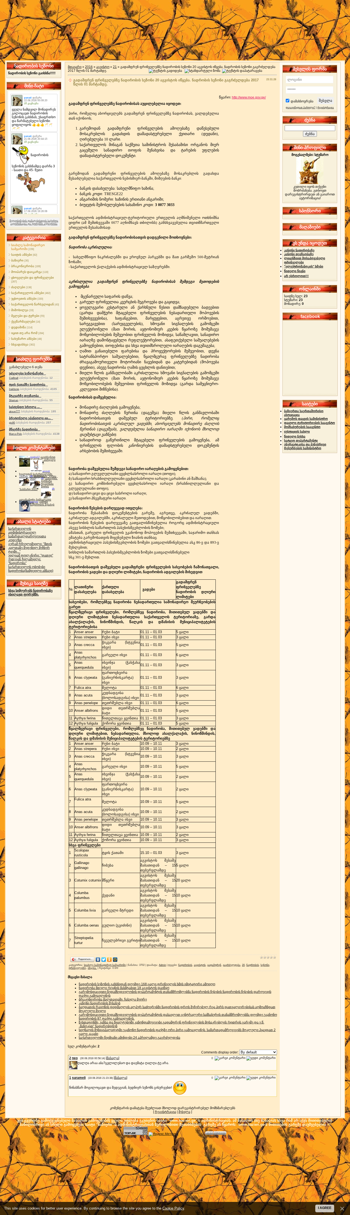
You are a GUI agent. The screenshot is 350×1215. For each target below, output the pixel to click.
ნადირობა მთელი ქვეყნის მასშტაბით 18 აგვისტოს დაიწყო (124, 988)
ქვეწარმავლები (23, 321)
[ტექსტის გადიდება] (165, 71)
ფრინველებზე (77, 968)
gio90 (12, 422)
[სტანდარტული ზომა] (202, 71)
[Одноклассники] (109, 959)
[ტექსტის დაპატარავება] (242, 71)
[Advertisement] (175, 1174)
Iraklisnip (14, 389)
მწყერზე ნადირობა (24, 429)
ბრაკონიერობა (22, 266)
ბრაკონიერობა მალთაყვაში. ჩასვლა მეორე (113, 999)
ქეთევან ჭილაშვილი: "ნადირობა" (24, 561)
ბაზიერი (17, 260)
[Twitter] (104, 959)
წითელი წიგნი (294, 271)
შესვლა (184, 1112)
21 (115, 67)
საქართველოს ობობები (26, 567)
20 (243, 965)
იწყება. (92, 968)
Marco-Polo (15, 434)
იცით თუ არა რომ (24, 333)
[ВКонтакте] (98, 959)
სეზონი (265, 965)
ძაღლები (18, 287)
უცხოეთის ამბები (24, 298)
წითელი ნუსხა (294, 436)
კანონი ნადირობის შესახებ (42, 503)
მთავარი (74, 67)
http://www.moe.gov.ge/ (249, 97)
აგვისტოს (200, 965)
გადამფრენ (214, 965)
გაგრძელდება (231, 965)
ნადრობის (252, 965)
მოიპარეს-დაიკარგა (26, 271)
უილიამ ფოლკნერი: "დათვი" (30, 555)
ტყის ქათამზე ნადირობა (28, 384)
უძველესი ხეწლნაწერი (27, 373)
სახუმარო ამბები (24, 338)
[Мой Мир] (115, 959)
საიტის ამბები (21, 254)
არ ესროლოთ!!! (296, 276)
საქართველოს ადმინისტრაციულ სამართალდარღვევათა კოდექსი (27, 534)
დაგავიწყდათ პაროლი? (300, 107)
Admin (162, 965)
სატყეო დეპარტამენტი (301, 440)
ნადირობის (185, 965)
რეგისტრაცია (165, 1112)
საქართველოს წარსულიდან (32, 304)
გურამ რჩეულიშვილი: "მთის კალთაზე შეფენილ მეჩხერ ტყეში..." (30, 547)
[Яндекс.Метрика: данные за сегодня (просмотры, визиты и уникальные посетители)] (163, 1134)
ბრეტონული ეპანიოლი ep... (31, 418)
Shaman (13, 400)
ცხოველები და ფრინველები (32, 277)
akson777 (14, 411)
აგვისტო (102, 67)
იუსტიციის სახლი (297, 431)
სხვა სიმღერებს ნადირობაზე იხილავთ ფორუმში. (30, 592)
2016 (89, 67)
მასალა (112, 1058)
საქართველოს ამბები (27, 292)
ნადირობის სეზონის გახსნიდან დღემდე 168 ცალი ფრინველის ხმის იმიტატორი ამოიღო (147, 984)
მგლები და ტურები (25, 315)
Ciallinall (13, 378)
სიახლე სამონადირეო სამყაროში (105, 965)
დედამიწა (18, 327)
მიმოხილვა (19, 310)
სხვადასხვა (19, 344)
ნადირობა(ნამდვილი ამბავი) (30, 571)
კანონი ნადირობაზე (299, 250)
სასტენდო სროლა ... (25, 407)
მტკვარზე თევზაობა (25, 395)
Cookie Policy (173, 1208)
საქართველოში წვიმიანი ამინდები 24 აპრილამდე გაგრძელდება (129, 1038)
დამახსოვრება (302, 101)
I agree (324, 1208)
